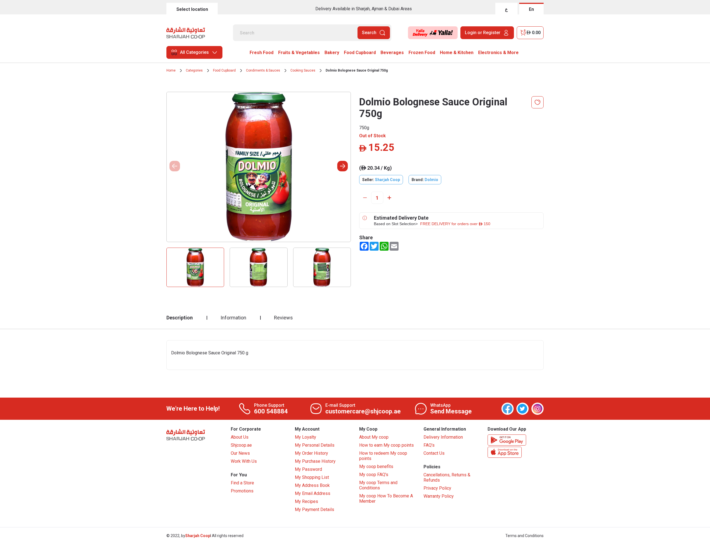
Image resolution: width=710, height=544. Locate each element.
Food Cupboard (360, 52)
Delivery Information (443, 437)
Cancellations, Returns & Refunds (447, 477)
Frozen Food (422, 52)
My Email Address (312, 493)
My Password (308, 469)
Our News (240, 453)
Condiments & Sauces (263, 70)
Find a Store (242, 482)
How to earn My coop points (386, 445)
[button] (342, 166)
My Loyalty (305, 437)
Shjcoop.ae (241, 445)
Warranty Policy (439, 496)
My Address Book (312, 485)
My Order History (311, 453)
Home (171, 70)
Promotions (242, 491)
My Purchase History (315, 461)
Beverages (392, 52)
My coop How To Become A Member (386, 498)
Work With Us (244, 461)
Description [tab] (179, 318)
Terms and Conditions (524, 535)
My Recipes (306, 501)
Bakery (331, 52)
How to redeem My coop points (383, 456)
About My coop (374, 437)
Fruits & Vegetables (299, 52)
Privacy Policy (437, 488)
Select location (192, 9)
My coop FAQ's (373, 474)
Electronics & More (498, 52)
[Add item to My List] (537, 102)
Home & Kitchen (456, 52)
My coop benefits (376, 466)
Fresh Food (261, 52)
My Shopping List (312, 477)
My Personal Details (314, 445)
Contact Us (434, 453)
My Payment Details (314, 509)
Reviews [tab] (283, 318)
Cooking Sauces (302, 70)
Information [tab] (233, 318)
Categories (194, 70)
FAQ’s (429, 445)
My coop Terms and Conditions (378, 485)
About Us (239, 437)
